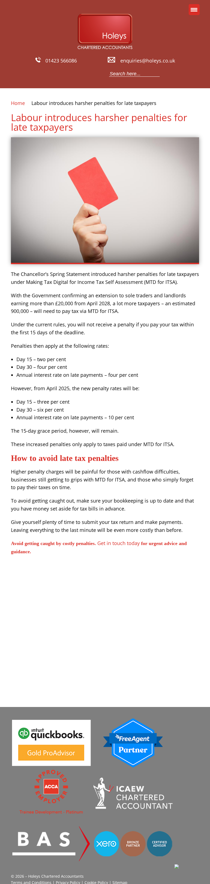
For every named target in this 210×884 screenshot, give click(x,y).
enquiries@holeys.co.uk (147, 60)
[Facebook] (37, 73)
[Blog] (66, 73)
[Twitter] (47, 73)
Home (18, 103)
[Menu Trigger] (194, 9)
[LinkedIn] (57, 73)
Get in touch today (118, 543)
